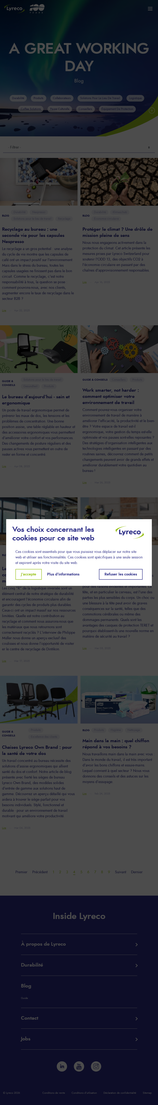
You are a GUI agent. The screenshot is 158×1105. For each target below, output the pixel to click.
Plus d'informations (63, 574)
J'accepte (28, 574)
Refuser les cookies (121, 574)
